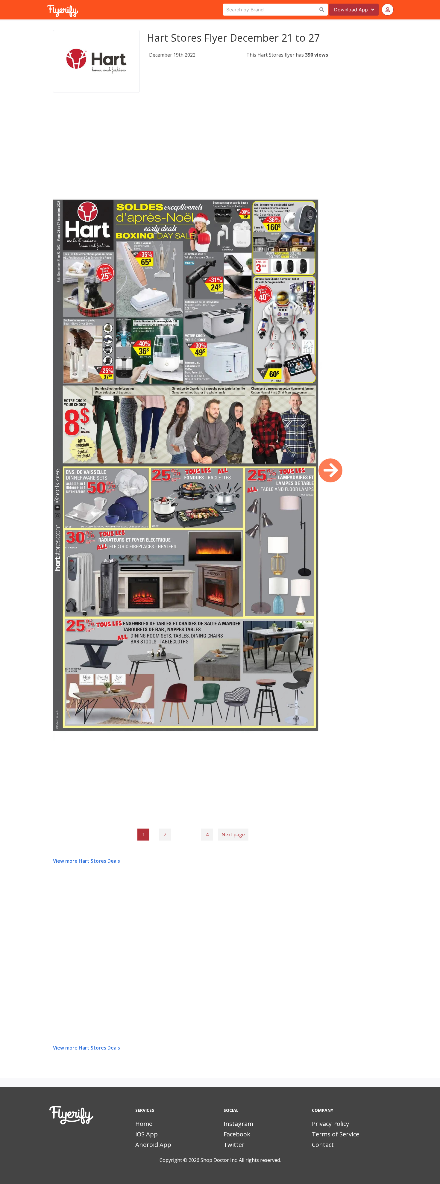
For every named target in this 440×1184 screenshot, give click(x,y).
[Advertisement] (190, 148)
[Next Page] (330, 470)
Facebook (237, 1134)
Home (143, 1124)
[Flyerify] (47, 9)
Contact (323, 1145)
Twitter (234, 1145)
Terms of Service (335, 1134)
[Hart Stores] (96, 61)
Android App (153, 1145)
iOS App (146, 1134)
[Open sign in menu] (388, 10)
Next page (233, 834)
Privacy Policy (330, 1124)
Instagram (238, 1124)
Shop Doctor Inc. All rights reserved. (241, 1160)
